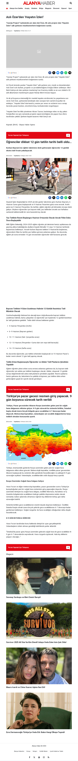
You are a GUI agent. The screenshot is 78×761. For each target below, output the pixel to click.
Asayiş (27, 8)
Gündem (34, 8)
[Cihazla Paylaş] (69, 72)
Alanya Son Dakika (16, 8)
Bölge (41, 8)
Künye (28, 751)
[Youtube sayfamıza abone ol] (39, 757)
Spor (70, 8)
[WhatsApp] (65, 72)
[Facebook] (49, 72)
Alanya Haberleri (19, 751)
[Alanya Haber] (39, 3)
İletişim (35, 751)
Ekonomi (56, 8)
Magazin (48, 8)
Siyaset (64, 8)
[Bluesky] (57, 72)
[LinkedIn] (61, 72)
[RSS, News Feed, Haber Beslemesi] (48, 757)
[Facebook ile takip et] (29, 757)
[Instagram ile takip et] (43, 757)
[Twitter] (53, 72)
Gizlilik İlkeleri (43, 751)
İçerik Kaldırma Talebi (56, 751)
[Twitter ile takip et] (34, 757)
